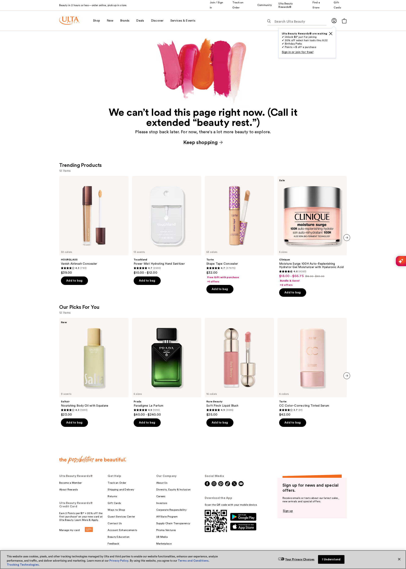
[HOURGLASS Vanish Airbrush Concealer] (94, 225)
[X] (330, 33)
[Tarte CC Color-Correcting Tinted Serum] (312, 367)
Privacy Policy (118, 560)
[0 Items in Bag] (344, 21)
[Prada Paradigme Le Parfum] (166, 367)
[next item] (346, 237)
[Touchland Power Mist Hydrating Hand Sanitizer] (166, 225)
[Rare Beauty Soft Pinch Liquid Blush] (239, 367)
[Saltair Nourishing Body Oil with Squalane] (94, 367)
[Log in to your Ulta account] (334, 20)
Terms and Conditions (193, 560)
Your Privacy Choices (300, 559)
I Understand (331, 559)
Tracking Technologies (23, 564)
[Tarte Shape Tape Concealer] (239, 229)
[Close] (399, 559)
